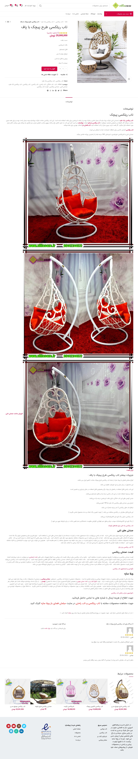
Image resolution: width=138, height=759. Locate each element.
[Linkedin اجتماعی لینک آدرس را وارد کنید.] (53, 90)
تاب (56, 84)
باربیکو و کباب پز (102, 736)
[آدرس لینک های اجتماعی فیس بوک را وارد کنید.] (61, 90)
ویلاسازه (80, 123)
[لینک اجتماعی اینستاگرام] (19, 726)
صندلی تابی (63, 87)
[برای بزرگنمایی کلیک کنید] (129, 79)
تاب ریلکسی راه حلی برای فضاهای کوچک (120, 525)
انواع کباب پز (93, 581)
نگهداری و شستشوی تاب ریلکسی (123, 569)
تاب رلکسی (34, 84)
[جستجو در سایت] (40, 5)
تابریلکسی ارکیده (69, 706)
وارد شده (47, 628)
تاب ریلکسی (59, 22)
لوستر (43, 581)
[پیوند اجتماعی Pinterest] (55, 90)
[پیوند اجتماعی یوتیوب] (14, 726)
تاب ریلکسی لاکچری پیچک (94, 706)
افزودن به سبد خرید (49, 69)
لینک (69, 613)
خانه (66, 22)
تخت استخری (33, 557)
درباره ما (78, 740)
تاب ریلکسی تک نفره (15, 84)
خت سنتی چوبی (82, 581)
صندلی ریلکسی (54, 87)
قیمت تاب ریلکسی (42, 87)
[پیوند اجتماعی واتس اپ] (50, 90)
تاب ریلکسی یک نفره (47, 22)
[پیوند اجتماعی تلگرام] (47, 90)
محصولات (78, 733)
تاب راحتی (42, 84)
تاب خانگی (50, 84)
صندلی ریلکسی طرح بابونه (43, 706)
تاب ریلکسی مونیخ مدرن (17, 706)
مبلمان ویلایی (45, 579)
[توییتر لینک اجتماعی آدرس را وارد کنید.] (58, 90)
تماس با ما (77, 736)
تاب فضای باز (86, 125)
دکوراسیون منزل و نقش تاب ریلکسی (122, 593)
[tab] (69, 100)
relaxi (60, 84)
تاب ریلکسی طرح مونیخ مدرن (120, 706)
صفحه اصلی (77, 729)
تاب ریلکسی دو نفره (94, 123)
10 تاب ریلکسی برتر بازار (125, 547)
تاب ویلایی (103, 729)
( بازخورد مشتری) (53, 33)
